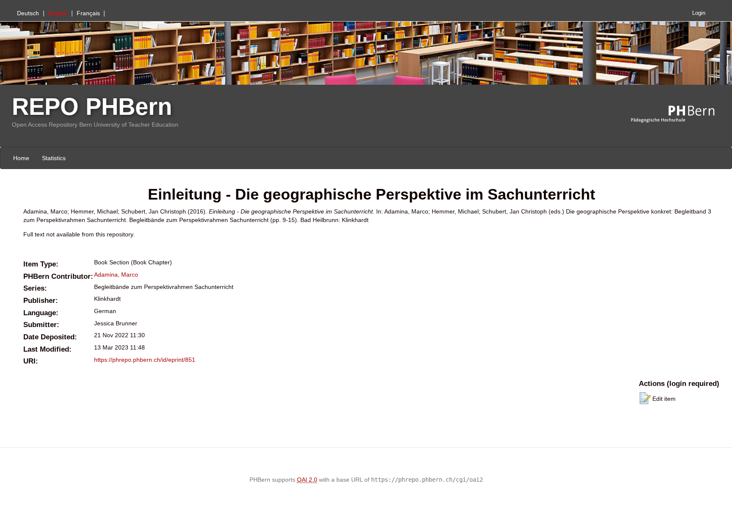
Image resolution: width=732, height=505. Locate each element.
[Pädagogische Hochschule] (679, 114)
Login (698, 13)
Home (21, 158)
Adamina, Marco (116, 274)
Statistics (54, 158)
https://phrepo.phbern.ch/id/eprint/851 (144, 359)
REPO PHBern (92, 106)
